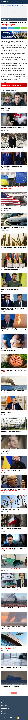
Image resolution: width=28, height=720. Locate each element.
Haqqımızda (3, 700)
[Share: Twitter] (11, 28)
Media (2, 704)
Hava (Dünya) (3, 713)
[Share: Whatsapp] (17, 28)
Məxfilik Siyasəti (4, 705)
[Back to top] (24, 716)
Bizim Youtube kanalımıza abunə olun (13, 85)
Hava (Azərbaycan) (4, 711)
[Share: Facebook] (4, 28)
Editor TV (3, 710)
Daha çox (14, 693)
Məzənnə (3, 714)
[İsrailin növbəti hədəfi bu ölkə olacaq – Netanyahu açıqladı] (14, 11)
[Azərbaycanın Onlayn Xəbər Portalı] (5, 1)
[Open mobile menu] (25, 2)
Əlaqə (2, 702)
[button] (24, 28)
